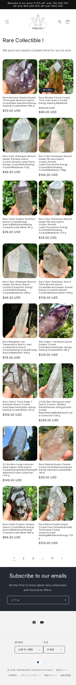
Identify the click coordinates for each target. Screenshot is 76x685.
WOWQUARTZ (24, 670)
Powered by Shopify (42, 670)
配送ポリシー (51, 675)
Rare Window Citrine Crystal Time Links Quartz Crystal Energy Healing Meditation (54, 100)
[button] (7, 22)
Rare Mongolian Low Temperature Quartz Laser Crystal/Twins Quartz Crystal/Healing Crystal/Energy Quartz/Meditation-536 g (20, 347)
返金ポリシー (62, 670)
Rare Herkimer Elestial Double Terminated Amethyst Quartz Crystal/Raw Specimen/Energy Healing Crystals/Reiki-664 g (19, 101)
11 (52, 558)
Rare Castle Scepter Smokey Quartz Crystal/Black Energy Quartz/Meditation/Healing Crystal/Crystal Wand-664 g (18, 528)
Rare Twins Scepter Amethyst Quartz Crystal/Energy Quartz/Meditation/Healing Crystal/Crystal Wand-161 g (19, 223)
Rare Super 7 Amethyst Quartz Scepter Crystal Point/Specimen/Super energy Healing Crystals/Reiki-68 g (55, 345)
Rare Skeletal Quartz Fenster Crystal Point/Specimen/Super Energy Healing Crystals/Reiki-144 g (56, 468)
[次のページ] (62, 558)
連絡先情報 (65, 675)
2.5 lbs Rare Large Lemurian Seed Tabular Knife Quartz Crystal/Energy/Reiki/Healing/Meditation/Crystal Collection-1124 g (20, 470)
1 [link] (14, 558)
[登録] (65, 600)
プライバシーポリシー (31, 675)
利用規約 (13, 675)
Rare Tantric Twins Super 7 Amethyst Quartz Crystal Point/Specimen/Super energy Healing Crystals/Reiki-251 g (19, 405)
